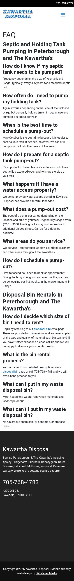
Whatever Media (46, 573)
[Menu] (63, 14)
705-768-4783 (64, 3)
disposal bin (42, 329)
